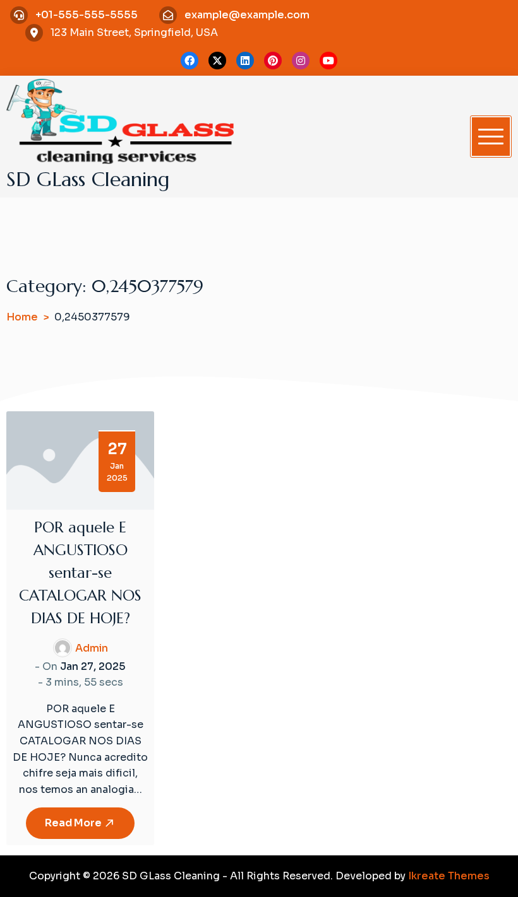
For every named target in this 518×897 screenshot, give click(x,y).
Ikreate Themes (449, 875)
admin (91, 648)
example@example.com (247, 14)
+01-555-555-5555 (86, 14)
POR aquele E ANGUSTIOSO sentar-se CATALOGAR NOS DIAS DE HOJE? (80, 573)
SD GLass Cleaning (88, 179)
